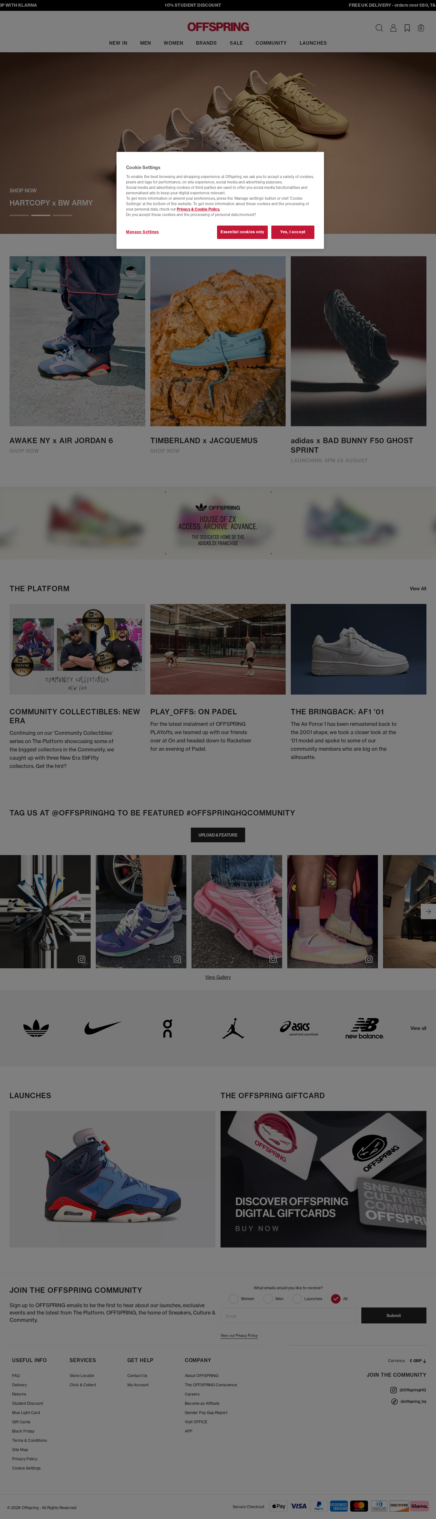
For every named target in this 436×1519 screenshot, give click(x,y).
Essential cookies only (242, 232)
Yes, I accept (292, 232)
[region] (220, 200)
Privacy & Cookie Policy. (198, 209)
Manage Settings (142, 232)
